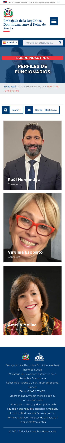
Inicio (20, 86)
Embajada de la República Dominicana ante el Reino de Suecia (24, 24)
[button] (54, 21)
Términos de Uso (18, 417)
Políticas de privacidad (43, 417)
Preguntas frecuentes (33, 422)
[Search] (60, 42)
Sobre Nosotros (35, 86)
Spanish (10, 42)
